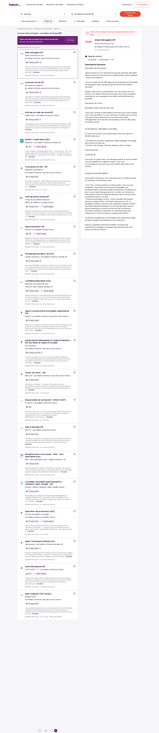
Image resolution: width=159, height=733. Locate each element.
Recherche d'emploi (24, 28)
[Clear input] (65, 14)
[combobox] (43, 14)
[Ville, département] (91, 14)
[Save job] (74, 52)
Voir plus (36, 72)
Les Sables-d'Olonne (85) (43, 28)
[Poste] (41, 14)
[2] (55, 730)
